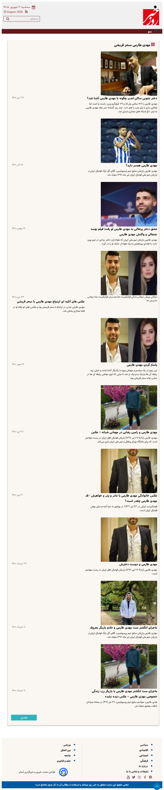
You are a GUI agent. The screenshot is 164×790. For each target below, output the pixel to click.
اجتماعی (144, 755)
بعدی (24, 717)
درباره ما (144, 766)
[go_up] (157, 786)
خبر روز (92, 785)
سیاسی (144, 745)
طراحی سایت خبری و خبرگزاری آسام (37, 772)
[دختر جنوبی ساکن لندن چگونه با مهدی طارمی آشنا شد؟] (128, 73)
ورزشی (67, 745)
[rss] (26, 12)
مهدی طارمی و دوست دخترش (138, 564)
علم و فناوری (64, 761)
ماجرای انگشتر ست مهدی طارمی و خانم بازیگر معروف (123, 628)
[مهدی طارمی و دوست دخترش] (128, 539)
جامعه (68, 755)
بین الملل (66, 750)
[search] (7, 19)
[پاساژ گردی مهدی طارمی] (128, 340)
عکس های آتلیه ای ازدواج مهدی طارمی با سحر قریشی (51, 301)
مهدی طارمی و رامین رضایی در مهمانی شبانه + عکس (124, 432)
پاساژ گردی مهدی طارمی (142, 365)
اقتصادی (144, 750)
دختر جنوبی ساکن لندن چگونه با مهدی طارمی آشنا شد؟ (122, 98)
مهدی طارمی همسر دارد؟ (141, 165)
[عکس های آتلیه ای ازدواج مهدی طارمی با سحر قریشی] (128, 273)
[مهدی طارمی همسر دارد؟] (128, 141)
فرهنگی (144, 761)
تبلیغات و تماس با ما (137, 771)
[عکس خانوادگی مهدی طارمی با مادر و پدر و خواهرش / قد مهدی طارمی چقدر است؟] (128, 471)
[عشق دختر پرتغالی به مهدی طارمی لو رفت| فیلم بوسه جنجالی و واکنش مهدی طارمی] (128, 204)
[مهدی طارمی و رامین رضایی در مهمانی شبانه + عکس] (128, 407)
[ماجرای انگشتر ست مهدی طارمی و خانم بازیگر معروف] (128, 603)
